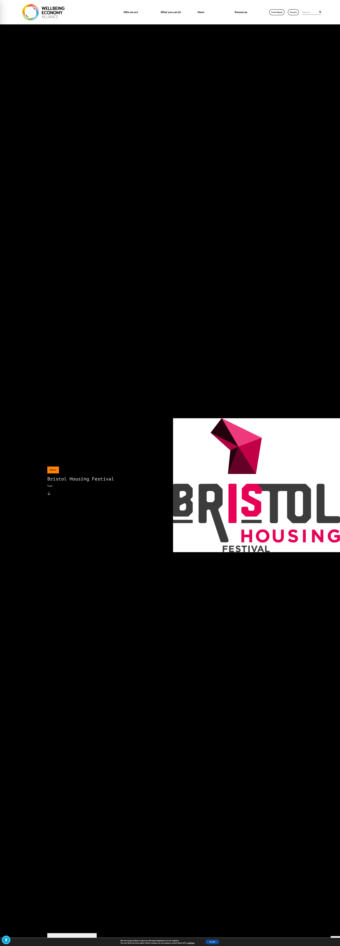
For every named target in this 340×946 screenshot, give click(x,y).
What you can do (171, 12)
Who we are (131, 12)
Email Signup (276, 12)
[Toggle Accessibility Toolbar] (6, 940)
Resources (241, 12)
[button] (320, 12)
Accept (212, 942)
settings (191, 943)
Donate (293, 12)
